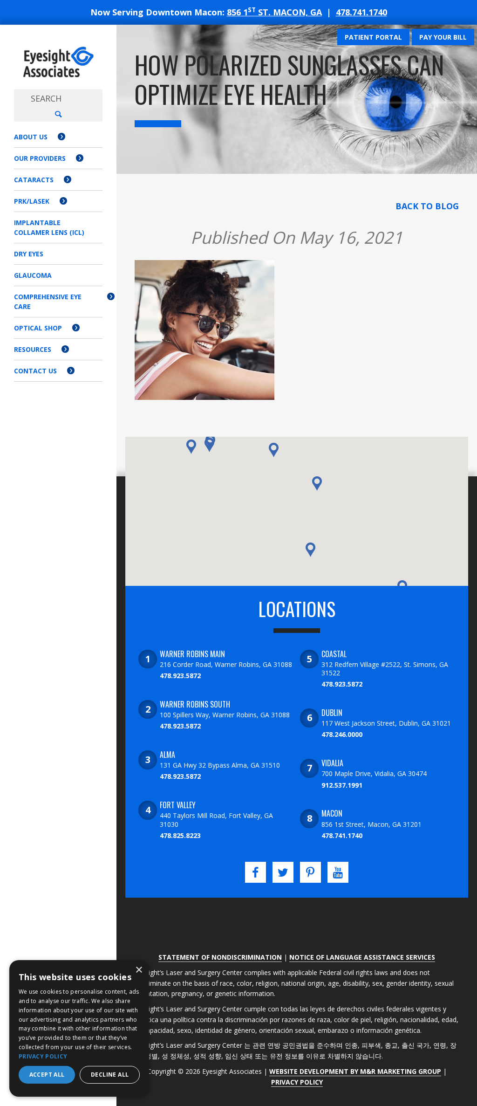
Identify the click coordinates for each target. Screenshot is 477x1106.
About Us (31, 136)
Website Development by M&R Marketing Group (355, 1071)
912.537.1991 (341, 785)
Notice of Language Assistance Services (362, 957)
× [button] (138, 970)
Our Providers (40, 158)
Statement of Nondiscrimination (220, 957)
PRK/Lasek (31, 201)
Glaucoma (33, 275)
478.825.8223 (180, 835)
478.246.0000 (341, 734)
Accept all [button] (47, 1075)
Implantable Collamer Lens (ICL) (49, 227)
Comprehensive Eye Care (48, 301)
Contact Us (35, 370)
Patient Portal (373, 37)
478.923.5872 (180, 675)
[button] (209, 445)
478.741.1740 (361, 12)
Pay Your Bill (443, 37)
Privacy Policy (297, 1082)
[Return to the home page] (58, 62)
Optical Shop (38, 327)
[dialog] (79, 1028)
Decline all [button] (110, 1075)
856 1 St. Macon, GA (274, 12)
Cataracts (34, 179)
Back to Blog (427, 206)
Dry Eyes (28, 253)
